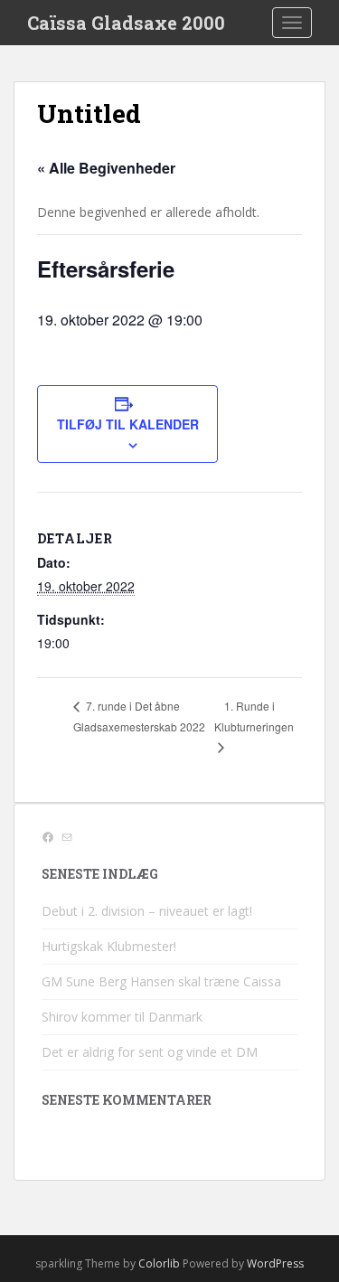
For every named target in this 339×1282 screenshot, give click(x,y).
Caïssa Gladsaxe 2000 (126, 22)
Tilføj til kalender (128, 424)
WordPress (275, 1263)
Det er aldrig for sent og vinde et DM (150, 1051)
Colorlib (159, 1263)
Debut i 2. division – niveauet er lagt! (147, 910)
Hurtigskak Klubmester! (109, 946)
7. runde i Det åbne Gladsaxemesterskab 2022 (139, 716)
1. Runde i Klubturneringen (254, 716)
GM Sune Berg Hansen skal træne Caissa (161, 981)
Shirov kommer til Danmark (122, 1016)
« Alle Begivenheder (106, 167)
